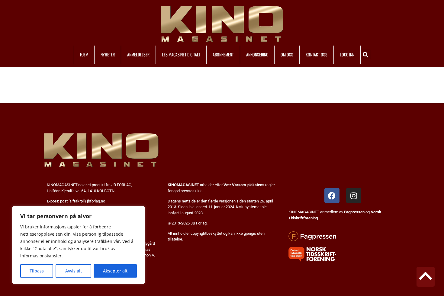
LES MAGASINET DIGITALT (181, 54)
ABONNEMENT (223, 54)
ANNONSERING (257, 54)
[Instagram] (353, 195)
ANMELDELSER (138, 54)
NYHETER (108, 54)
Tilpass (37, 271)
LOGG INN (347, 54)
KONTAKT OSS (316, 54)
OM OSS (287, 54)
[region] (78, 245)
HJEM (84, 54)
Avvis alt (73, 271)
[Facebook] (331, 195)
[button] (366, 54)
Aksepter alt (115, 271)
